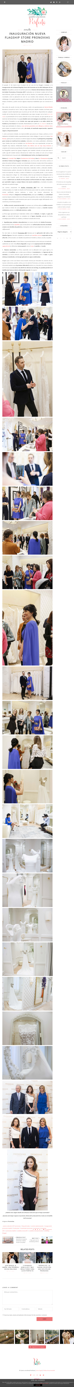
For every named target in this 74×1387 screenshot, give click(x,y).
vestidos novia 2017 (22, 1231)
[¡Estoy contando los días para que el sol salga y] (52, 1337)
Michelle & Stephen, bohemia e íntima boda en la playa (21, 1240)
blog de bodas (26, 1226)
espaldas (17, 224)
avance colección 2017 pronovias (12, 1226)
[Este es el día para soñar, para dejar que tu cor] (22, 1337)
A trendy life (12, 158)
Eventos (27, 29)
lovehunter (16, 1228)
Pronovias (5, 194)
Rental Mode (49, 107)
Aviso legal (39, 1370)
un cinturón (43, 123)
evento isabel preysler (37, 1226)
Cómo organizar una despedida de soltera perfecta (64, 215)
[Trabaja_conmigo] (64, 76)
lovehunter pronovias (26, 1228)
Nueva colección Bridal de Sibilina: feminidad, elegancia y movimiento (64, 194)
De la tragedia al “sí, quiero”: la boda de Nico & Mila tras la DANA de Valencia (64, 174)
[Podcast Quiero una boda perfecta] (64, 101)
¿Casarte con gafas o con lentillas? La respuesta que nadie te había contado (64, 204)
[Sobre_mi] (64, 51)
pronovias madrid (11, 1231)
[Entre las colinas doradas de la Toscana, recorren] (7, 1337)
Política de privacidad (49, 1370)
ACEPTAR (38, 1385)
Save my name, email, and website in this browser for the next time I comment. (25, 1315)
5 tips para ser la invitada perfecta (34, 1240)
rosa (32, 246)
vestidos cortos (37, 235)
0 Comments (48, 1229)
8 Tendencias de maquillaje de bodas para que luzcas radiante (63, 184)
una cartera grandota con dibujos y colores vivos (37, 126)
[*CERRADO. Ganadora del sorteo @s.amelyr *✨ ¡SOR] (67, 1337)
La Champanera (43, 158)
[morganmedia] (37, 1366)
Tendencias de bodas (27, 158)
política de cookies (44, 1383)
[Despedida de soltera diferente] (64, 127)
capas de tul (6, 246)
